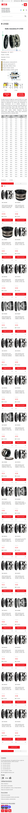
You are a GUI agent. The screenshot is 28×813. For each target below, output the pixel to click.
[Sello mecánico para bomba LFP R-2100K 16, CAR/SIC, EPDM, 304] (20, 491)
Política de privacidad (5, 795)
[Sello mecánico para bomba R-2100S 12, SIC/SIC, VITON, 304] (7, 677)
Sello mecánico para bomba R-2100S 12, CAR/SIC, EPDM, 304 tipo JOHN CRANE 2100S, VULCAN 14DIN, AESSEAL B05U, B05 (7, 540)
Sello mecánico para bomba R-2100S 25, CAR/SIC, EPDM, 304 (19, 354)
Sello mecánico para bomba (6, 785)
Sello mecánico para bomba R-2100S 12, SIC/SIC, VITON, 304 (6, 688)
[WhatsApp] (23, 10)
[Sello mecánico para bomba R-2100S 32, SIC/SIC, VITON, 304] (20, 714)
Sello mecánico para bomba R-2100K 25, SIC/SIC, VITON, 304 (6, 243)
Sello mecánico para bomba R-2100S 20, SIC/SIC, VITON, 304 (19, 429)
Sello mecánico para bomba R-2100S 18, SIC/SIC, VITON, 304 (19, 280)
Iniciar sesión (25, 0)
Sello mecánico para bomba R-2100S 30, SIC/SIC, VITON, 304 (6, 725)
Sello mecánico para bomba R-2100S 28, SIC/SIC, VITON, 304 (6, 503)
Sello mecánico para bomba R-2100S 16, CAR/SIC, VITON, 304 (20, 466)
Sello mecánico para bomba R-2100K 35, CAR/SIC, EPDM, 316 (19, 206)
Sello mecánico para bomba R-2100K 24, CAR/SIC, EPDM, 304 (19, 317)
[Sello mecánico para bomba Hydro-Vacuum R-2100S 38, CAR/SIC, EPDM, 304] (7, 343)
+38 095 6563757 (5, 11)
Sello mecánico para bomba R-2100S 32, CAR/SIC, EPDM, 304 (6, 392)
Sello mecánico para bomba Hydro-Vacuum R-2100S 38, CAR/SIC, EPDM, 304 (7, 355)
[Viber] (26, 10)
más (14, 747)
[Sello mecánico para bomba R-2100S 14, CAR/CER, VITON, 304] (7, 454)
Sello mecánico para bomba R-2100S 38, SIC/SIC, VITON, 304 (19, 651)
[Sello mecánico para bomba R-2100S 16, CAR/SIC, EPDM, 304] (7, 565)
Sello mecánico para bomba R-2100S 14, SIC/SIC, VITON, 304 (6, 651)
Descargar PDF (7, 94)
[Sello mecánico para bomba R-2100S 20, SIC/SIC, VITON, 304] (20, 417)
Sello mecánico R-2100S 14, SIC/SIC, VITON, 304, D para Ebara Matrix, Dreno (20, 540)
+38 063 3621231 (5, 8)
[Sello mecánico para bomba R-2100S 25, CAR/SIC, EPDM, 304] (20, 343)
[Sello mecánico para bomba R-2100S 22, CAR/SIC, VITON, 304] (20, 677)
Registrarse (17, 0)
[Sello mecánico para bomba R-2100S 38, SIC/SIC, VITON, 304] (20, 640)
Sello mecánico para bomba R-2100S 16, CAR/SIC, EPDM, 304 (6, 577)
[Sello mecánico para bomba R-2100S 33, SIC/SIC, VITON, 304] (20, 232)
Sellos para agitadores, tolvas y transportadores (11, 787)
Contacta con (6, 807)
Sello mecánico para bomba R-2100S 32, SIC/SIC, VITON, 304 (19, 725)
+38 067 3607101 (5, 10)
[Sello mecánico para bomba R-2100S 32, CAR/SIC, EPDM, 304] (7, 380)
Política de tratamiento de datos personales (10, 797)
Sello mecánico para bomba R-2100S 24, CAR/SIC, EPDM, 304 (19, 392)
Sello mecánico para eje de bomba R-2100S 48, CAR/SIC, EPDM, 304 (7, 206)
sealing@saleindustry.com (8, 772)
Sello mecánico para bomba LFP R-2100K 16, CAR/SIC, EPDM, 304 (20, 503)
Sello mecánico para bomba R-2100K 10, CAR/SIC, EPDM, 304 (19, 614)
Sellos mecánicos (4, 783)
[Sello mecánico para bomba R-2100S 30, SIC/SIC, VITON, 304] (7, 714)
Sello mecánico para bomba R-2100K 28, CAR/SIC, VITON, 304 (7, 429)
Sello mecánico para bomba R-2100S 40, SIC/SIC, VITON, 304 (6, 280)
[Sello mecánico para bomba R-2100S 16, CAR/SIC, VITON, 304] (20, 454)
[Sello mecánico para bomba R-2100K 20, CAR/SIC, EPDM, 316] (7, 306)
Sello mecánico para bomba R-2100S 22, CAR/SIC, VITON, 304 (20, 688)
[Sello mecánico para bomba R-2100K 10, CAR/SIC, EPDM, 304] (20, 602)
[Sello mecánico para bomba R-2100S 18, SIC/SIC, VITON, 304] (20, 269)
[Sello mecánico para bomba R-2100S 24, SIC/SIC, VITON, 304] (20, 565)
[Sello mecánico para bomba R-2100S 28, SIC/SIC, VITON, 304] (7, 491)
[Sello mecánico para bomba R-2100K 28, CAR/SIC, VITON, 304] (7, 417)
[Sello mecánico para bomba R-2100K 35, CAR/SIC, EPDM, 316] (20, 195)
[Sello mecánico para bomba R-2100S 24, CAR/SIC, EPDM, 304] (20, 380)
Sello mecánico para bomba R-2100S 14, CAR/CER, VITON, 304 (7, 466)
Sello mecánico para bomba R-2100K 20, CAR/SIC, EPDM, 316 (6, 317)
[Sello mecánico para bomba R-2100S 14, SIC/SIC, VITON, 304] (7, 640)
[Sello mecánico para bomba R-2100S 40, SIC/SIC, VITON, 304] (7, 269)
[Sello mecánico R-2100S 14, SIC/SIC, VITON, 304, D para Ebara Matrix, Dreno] (20, 528)
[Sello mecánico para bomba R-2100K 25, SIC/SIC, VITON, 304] (7, 232)
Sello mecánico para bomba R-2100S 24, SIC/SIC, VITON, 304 (19, 577)
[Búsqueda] (25, 16)
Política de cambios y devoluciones (8, 799)
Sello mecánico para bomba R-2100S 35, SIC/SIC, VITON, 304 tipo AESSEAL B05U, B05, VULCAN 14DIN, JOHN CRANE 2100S (6, 614)
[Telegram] (20, 10)
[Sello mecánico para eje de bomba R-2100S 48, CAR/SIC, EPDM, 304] (7, 195)
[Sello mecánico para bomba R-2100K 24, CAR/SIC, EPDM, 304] (20, 306)
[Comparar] (2, 223)
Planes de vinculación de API (7, 789)
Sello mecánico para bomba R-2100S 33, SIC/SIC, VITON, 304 (19, 243)
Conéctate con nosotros (21, 94)
